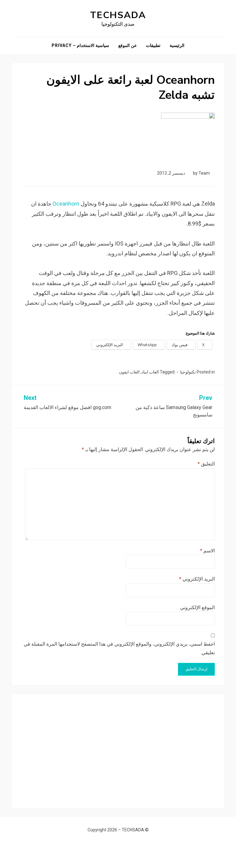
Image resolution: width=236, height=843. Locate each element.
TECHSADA (118, 15)
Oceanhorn (66, 203)
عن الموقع (127, 45)
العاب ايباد (150, 371)
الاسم (207, 551)
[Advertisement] (118, 746)
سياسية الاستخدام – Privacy (80, 45)
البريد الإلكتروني (197, 579)
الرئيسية (177, 45)
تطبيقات (153, 45)
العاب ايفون (129, 371)
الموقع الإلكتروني (197, 607)
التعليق (206, 464)
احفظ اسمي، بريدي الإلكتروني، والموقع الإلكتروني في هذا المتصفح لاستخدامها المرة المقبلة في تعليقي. (119, 648)
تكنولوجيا (188, 371)
